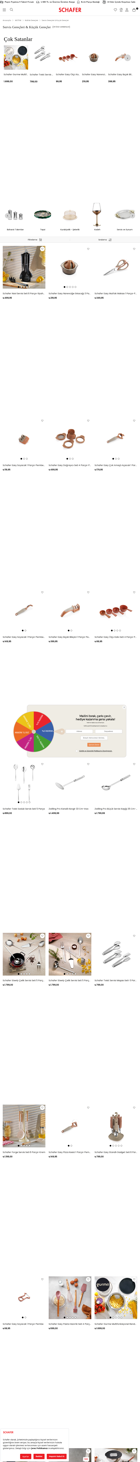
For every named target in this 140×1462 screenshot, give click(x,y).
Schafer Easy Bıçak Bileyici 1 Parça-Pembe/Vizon (120, 74)
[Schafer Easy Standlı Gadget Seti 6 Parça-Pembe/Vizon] (116, 1126)
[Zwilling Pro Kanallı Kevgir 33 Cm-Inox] (70, 782)
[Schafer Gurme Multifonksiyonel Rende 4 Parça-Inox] (16, 57)
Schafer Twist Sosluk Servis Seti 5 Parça (24, 808)
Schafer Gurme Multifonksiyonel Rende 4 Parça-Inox (16, 74)
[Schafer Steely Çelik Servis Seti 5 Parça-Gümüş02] (24, 954)
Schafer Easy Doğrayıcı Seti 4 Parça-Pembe (70, 465)
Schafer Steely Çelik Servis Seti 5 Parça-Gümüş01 (70, 980)
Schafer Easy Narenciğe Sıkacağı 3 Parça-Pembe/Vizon (94, 74)
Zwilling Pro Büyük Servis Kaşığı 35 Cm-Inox (116, 808)
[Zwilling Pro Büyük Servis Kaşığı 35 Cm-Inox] (116, 782)
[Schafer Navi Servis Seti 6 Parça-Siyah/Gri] (24, 267)
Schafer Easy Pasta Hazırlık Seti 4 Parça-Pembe (70, 1324)
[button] (18, 287)
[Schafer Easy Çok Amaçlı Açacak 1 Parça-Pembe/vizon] (116, 439)
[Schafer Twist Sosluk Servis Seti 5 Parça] (24, 782)
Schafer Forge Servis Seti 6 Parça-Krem (24, 1152)
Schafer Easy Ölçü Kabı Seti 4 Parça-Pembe (68, 74)
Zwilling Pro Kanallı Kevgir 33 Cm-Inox (68, 808)
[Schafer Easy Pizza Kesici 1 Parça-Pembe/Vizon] (70, 1126)
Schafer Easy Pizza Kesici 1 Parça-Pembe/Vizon (70, 1152)
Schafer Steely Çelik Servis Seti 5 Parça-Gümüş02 (24, 980)
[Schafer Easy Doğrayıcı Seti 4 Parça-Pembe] (70, 439)
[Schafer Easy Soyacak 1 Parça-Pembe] (24, 1297)
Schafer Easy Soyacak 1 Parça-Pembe (23, 1324)
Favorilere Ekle (42, 249)
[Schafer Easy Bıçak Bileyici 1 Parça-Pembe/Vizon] (120, 57)
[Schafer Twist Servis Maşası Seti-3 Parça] (42, 57)
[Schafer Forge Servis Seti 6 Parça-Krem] (24, 1126)
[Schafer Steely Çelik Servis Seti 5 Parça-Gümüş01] (70, 954)
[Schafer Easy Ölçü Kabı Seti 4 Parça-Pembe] (68, 57)
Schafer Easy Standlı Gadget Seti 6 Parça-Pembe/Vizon (116, 1152)
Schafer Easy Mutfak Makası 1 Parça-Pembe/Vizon (116, 293)
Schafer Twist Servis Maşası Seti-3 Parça (42, 74)
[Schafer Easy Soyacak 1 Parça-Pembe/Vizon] (24, 439)
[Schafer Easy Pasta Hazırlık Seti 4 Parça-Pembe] (70, 1297)
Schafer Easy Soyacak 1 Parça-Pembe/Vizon (24, 465)
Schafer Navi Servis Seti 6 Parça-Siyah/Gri (24, 293)
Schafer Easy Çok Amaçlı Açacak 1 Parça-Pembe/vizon (116, 465)
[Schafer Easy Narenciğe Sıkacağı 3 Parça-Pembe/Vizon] (94, 57)
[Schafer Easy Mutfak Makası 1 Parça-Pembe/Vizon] (116, 267)
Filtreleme (32, 239)
